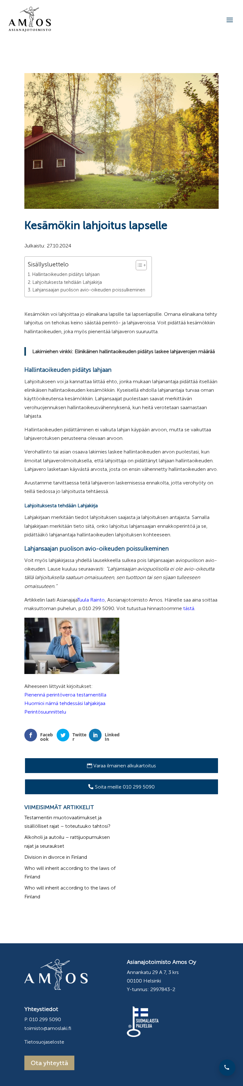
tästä (188, 608)
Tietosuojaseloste (44, 1042)
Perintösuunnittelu (45, 712)
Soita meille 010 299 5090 (125, 787)
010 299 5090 (45, 1019)
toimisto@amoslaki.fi (47, 1028)
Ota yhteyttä (49, 1063)
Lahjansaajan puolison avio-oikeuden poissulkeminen (88, 290)
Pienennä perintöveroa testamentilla (65, 695)
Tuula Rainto (91, 600)
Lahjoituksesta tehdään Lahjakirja (67, 282)
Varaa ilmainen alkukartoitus (124, 766)
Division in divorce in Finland (55, 857)
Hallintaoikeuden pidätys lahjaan (66, 274)
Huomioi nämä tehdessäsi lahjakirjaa (64, 703)
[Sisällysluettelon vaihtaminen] (138, 265)
